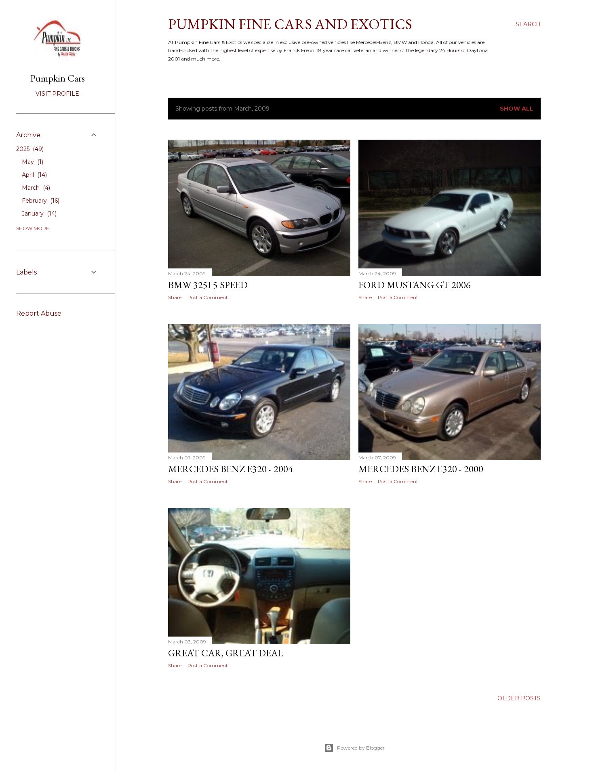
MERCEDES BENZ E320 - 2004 (230, 469)
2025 (29, 149)
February (40, 200)
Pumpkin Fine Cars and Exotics (290, 24)
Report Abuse (38, 313)
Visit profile (57, 93)
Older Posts (519, 698)
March (35, 187)
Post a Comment (207, 297)
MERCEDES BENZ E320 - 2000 (420, 469)
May (32, 161)
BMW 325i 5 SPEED (208, 285)
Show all (516, 108)
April (33, 174)
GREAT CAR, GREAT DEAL (225, 653)
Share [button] (174, 297)
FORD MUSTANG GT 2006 (414, 285)
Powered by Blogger (361, 748)
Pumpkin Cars (57, 78)
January (38, 213)
